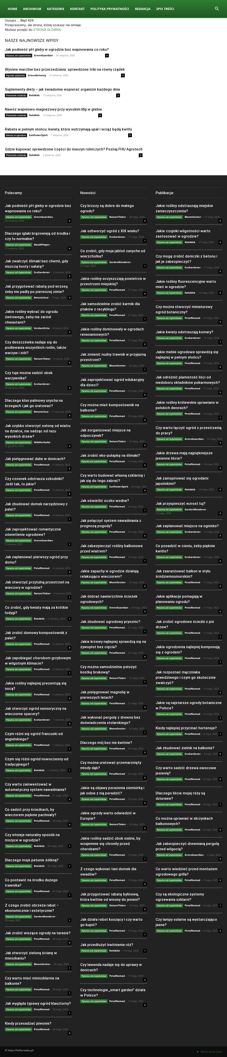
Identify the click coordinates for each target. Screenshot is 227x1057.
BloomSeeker (42, 964)
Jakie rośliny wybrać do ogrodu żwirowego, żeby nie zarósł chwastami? (31, 316)
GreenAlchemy (37, 75)
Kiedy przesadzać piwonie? (28, 1023)
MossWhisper (42, 244)
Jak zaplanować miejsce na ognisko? (187, 526)
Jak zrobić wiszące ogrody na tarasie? (37, 933)
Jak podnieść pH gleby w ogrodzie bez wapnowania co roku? (57, 49)
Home (12, 9)
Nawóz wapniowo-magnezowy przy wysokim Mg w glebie (53, 109)
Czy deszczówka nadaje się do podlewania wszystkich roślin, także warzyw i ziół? (35, 347)
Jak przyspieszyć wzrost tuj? (180, 503)
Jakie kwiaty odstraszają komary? (184, 332)
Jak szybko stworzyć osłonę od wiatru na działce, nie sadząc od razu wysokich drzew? (37, 431)
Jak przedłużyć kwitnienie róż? (106, 944)
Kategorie (55, 9)
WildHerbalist (42, 442)
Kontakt (77, 9)
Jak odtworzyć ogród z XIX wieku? (109, 231)
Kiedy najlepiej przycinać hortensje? (186, 728)
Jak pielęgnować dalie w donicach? (35, 458)
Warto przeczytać (211, 1051)
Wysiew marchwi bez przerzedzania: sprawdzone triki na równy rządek (65, 69)
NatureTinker (42, 358)
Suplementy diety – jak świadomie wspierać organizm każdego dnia (62, 89)
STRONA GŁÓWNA (47, 29)
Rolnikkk (34, 95)
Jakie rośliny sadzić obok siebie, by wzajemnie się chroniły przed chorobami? (110, 843)
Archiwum (32, 9)
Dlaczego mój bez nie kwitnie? (106, 742)
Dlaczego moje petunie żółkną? (32, 860)
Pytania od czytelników (18, 55)
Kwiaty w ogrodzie (16, 135)
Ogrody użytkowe (15, 75)
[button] (216, 9)
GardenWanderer (44, 916)
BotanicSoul (41, 297)
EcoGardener (42, 272)
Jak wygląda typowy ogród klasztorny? (38, 1003)
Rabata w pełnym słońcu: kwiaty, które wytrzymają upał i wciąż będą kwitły (68, 129)
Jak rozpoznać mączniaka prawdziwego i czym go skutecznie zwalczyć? (186, 677)
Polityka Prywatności (109, 9)
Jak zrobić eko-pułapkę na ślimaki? (110, 455)
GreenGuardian (43, 55)
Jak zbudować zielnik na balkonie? (185, 748)
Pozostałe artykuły (16, 95)
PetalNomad (41, 464)
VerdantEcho (42, 328)
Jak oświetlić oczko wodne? (104, 500)
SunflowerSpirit (38, 135)
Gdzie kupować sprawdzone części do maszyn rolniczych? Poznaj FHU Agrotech (74, 149)
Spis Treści (165, 9)
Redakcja (143, 9)
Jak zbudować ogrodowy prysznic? (110, 621)
